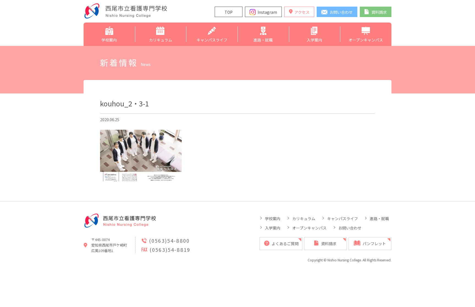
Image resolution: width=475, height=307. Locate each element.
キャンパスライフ (342, 218)
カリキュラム (303, 218)
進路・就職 (379, 218)
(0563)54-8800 (169, 240)
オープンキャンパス (309, 228)
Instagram (267, 12)
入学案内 (272, 228)
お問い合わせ (349, 228)
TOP (229, 12)
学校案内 (272, 218)
